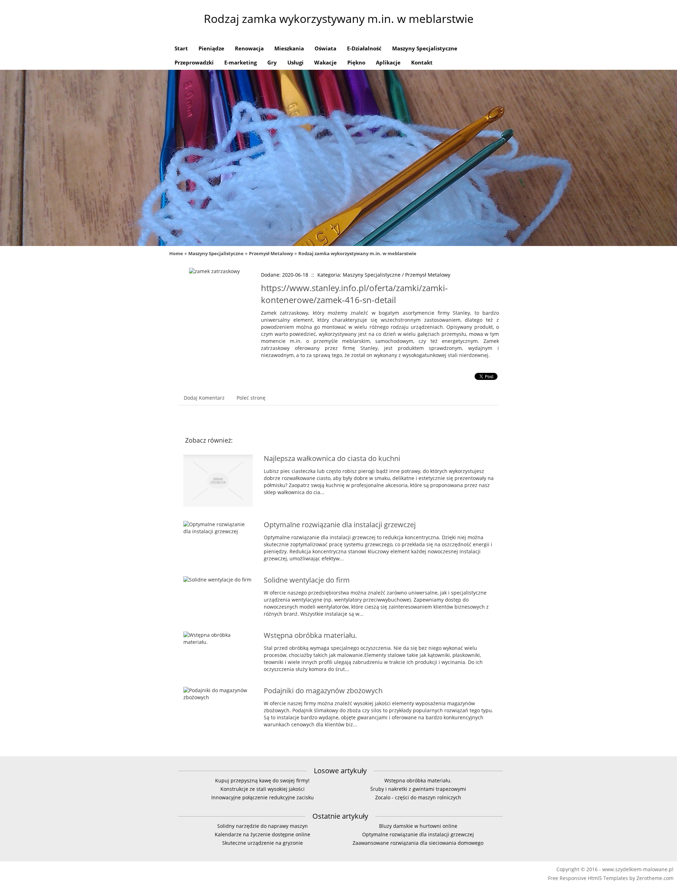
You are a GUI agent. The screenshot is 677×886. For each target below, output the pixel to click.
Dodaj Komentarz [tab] (204, 397)
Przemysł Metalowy (271, 253)
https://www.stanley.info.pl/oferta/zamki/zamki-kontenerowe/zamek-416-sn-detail (354, 294)
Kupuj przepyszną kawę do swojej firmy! (262, 780)
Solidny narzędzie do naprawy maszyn (262, 826)
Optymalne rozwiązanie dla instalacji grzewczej (340, 524)
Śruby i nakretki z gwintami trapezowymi (418, 789)
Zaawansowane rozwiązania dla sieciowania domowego (418, 842)
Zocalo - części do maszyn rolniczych (418, 797)
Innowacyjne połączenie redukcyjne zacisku (262, 797)
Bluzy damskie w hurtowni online (418, 826)
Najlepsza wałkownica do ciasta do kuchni (332, 458)
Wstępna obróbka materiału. (310, 635)
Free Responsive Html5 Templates (588, 878)
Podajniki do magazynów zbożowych (323, 690)
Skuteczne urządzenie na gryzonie (262, 842)
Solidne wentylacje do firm (307, 580)
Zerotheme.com (654, 878)
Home (176, 253)
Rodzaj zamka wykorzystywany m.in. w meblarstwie (357, 253)
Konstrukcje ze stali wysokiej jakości (262, 789)
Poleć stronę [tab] (251, 397)
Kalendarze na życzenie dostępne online (262, 834)
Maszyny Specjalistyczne (216, 253)
